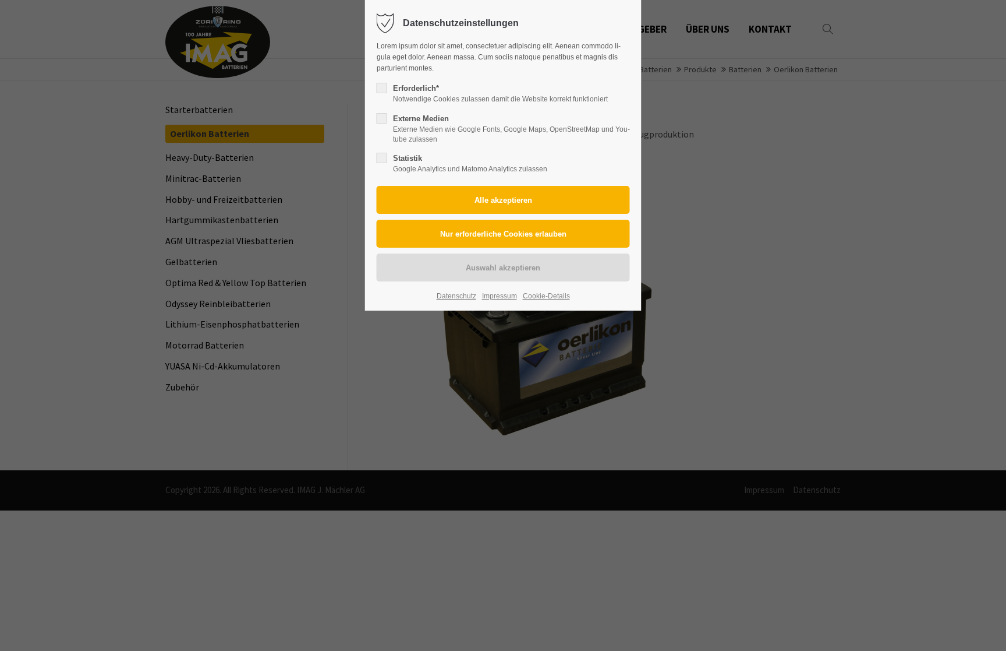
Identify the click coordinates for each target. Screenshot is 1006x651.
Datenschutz (456, 296)
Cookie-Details (546, 296)
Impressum (499, 296)
